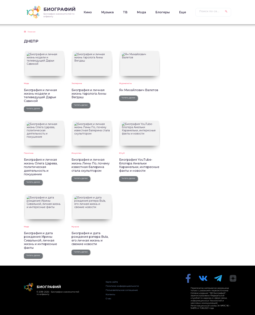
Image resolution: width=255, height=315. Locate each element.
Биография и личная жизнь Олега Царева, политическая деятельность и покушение (40, 167)
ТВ (125, 12)
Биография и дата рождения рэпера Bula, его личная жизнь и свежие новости (89, 238)
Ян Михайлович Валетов (138, 90)
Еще (182, 12)
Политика (28, 153)
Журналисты (125, 83)
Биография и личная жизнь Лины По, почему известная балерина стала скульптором (90, 165)
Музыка (107, 12)
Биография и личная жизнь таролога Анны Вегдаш (88, 93)
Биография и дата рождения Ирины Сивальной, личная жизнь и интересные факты (40, 240)
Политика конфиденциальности (122, 286)
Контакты (110, 294)
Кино (88, 12)
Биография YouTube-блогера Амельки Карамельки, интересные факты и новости (139, 165)
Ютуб (122, 153)
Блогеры (162, 12)
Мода (141, 12)
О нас (108, 298)
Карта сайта (112, 282)
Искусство (76, 153)
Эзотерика (76, 83)
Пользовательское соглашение (122, 290)
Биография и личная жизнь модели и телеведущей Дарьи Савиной (40, 95)
